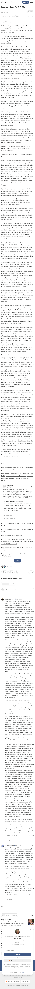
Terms (28, 975)
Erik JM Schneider (10, 599)
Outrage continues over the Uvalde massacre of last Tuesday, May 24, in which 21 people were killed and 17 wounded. (13, 922)
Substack (9, 985)
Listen (31, 12)
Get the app (25, 981)
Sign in (31, 2)
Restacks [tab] (12, 584)
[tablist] (8, 584)
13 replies (9, 899)
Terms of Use (25, 964)
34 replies (9, 840)
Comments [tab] (5, 584)
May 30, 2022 (6, 919)
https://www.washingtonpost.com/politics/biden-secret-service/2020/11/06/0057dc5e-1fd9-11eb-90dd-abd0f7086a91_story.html (17, 541)
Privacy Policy (17, 967)
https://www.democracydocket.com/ (12, 536)
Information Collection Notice (20, 966)
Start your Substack (13, 981)
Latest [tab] (7, 915)
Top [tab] (3, 915)
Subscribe (25, 2)
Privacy (24, 975)
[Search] (32, 915)
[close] (30, 929)
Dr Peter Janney (9, 845)
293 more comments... (7, 907)
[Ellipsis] (33, 599)
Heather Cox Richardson (7, 11)
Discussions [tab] (14, 915)
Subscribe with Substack (18, 961)
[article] (17, 924)
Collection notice (17, 977)
